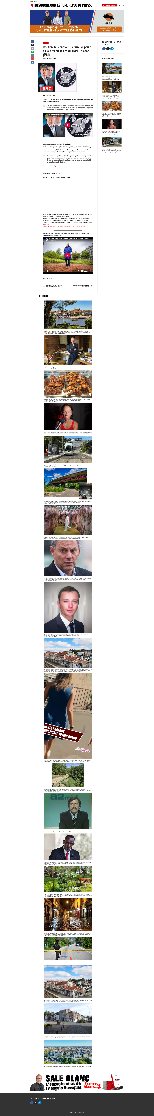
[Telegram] (112, 48)
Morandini (46, 224)
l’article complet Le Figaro (50, 166)
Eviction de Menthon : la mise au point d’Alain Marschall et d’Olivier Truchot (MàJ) (67, 51)
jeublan (44, 58)
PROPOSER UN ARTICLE (36, 1)
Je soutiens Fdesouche (109, 5)
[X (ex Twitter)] (108, 48)
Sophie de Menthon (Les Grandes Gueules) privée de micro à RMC (66, 226)
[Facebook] (104, 48)
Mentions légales (81, 1112)
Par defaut (45, 42)
